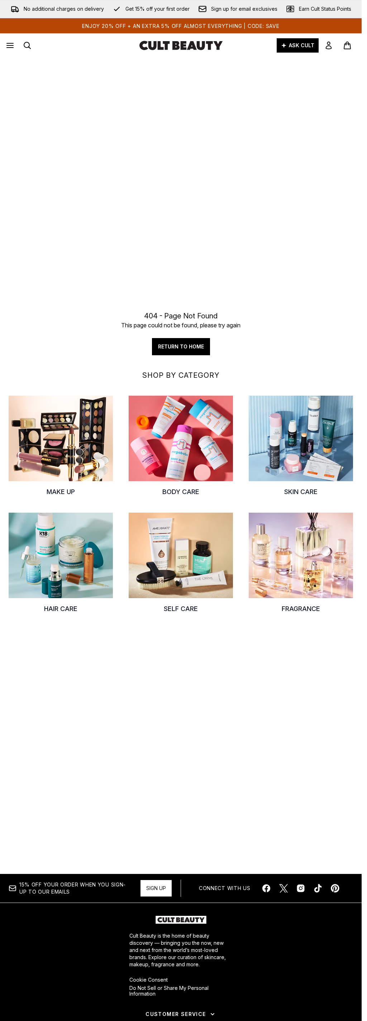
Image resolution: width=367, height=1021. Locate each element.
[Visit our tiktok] (318, 888)
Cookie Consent (148, 980)
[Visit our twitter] (283, 888)
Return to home (181, 346)
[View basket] (347, 45)
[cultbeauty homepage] (181, 45)
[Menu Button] (9, 45)
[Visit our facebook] (266, 888)
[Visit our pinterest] (335, 888)
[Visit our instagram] (300, 888)
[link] (328, 45)
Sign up (156, 888)
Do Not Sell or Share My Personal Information (169, 991)
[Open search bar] (27, 45)
